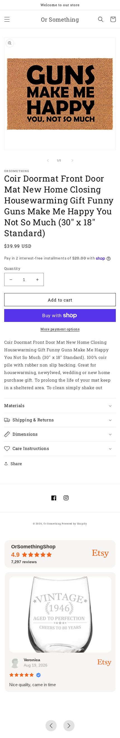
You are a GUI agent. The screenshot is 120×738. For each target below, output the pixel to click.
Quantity (12, 268)
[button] (7, 19)
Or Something (52, 523)
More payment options (60, 329)
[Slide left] (48, 160)
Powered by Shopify (74, 523)
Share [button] (16, 463)
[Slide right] (72, 160)
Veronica (31, 660)
